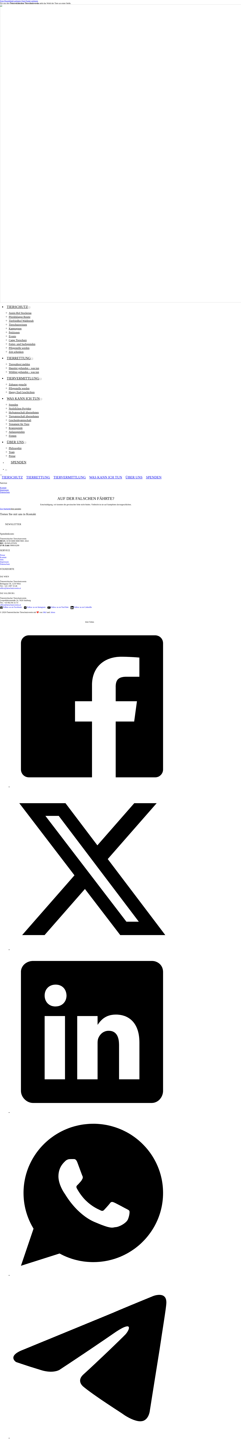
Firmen (12, 435)
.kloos (52, 612)
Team (12, 452)
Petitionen (14, 332)
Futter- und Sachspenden (22, 344)
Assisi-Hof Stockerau (20, 312)
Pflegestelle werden (19, 347)
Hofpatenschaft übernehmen (24, 412)
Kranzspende (16, 427)
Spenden (13, 404)
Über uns (15, 442)
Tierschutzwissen (18, 324)
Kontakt (3, 488)
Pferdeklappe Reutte (19, 316)
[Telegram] (92, 1438)
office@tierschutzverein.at (10, 588)
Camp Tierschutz (18, 340)
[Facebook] (92, 787)
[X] (92, 950)
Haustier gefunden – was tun (24, 368)
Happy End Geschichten (22, 392)
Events (12, 336)
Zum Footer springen (29, 1)
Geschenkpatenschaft (20, 420)
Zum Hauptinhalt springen (10, 1)
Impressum (4, 490)
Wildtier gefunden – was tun (24, 372)
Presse (12, 455)
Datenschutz (5, 492)
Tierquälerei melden (19, 364)
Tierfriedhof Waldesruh (21, 320)
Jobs (2, 560)
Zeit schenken (16, 351)
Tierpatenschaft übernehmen (24, 416)
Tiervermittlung (23, 378)
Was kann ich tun (23, 398)
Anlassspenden (17, 431)
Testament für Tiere (19, 424)
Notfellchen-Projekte (20, 408)
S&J (44, 612)
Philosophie (15, 448)
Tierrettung (19, 358)
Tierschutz (17, 307)
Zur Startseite (5, 509)
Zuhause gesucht (18, 384)
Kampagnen (15, 328)
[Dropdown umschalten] (28, 307)
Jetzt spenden (16, 509)
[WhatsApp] (92, 1275)
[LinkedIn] (92, 1112)
